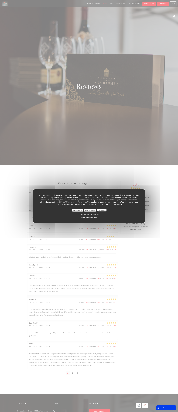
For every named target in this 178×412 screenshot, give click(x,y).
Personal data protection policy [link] (89, 214)
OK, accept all (77, 210)
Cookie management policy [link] (89, 217)
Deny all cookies (90, 210)
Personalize (101, 210)
